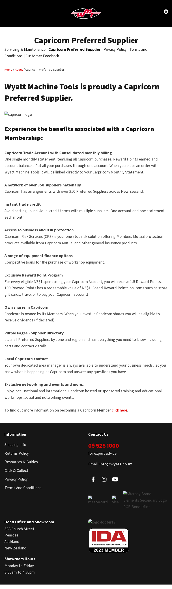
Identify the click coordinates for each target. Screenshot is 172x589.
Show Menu (11, 13)
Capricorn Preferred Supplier (74, 49)
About (19, 70)
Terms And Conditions (22, 488)
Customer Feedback (42, 56)
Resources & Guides (21, 462)
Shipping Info (15, 445)
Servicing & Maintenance (24, 49)
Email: (110, 464)
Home (8, 70)
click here (119, 410)
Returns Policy (16, 453)
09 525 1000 (103, 446)
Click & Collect (16, 470)
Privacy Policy (115, 49)
